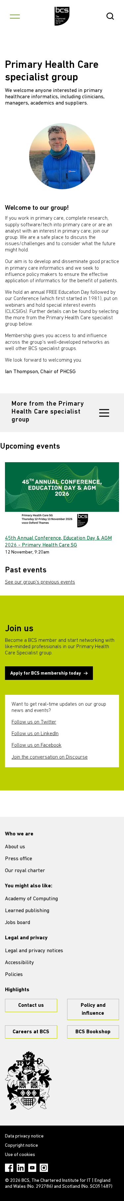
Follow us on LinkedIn (35, 733)
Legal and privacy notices (34, 951)
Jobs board (17, 922)
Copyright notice (21, 1145)
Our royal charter (25, 870)
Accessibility (19, 962)
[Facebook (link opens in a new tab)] (9, 1168)
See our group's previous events (40, 582)
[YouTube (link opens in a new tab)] (32, 1168)
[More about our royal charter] (28, 1080)
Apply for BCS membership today (45, 673)
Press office (18, 859)
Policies (14, 974)
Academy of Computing (31, 899)
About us (15, 847)
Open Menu (15, 16)
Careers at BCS (31, 1032)
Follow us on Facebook (37, 745)
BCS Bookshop (92, 1032)
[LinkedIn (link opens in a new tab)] (21, 1168)
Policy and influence (93, 1009)
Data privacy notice (24, 1136)
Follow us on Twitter (34, 722)
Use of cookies (20, 1154)
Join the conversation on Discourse (50, 757)
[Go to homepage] (62, 16)
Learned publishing (27, 910)
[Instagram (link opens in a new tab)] (44, 1168)
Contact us (31, 1005)
